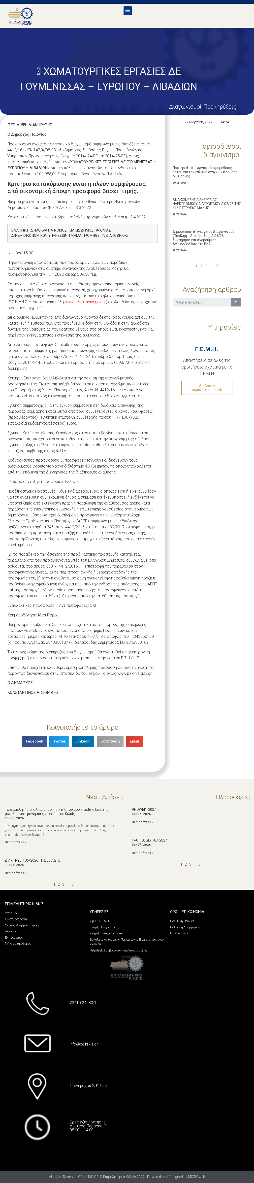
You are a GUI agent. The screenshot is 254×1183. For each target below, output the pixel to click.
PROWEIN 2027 (144, 809)
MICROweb (196, 1177)
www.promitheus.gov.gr (85, 302)
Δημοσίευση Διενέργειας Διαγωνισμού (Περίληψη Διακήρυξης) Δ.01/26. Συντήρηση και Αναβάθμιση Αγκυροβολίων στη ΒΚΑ (203, 238)
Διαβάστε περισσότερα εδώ (207, 388)
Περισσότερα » (15, 842)
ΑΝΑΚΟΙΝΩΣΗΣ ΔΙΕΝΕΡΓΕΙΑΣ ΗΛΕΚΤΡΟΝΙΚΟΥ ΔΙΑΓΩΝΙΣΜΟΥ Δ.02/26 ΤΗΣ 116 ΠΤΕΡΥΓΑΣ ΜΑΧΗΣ (207, 204)
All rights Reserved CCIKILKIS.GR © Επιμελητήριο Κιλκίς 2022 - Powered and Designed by (118, 1177)
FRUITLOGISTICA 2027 (149, 840)
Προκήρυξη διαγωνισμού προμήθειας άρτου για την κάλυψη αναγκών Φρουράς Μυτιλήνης (205, 172)
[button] (128, 10)
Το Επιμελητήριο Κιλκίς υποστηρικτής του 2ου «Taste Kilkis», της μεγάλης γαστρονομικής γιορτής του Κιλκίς (56, 812)
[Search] (236, 302)
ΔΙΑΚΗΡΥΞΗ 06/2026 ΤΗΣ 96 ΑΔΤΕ (32, 860)
